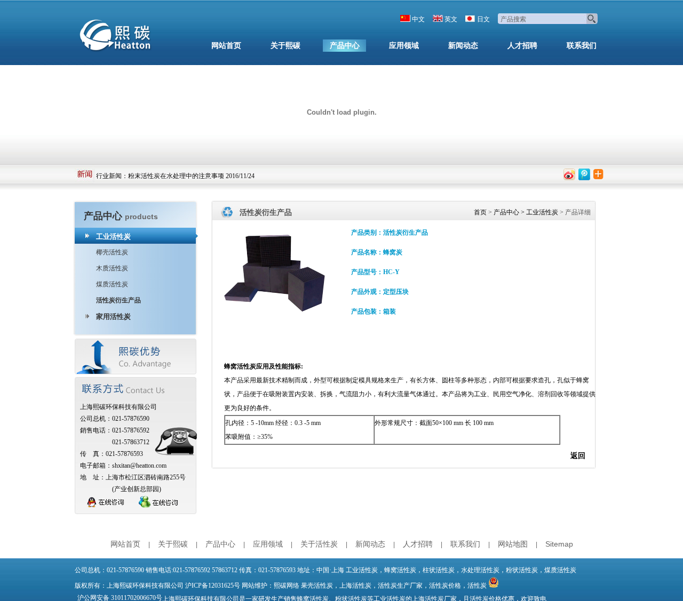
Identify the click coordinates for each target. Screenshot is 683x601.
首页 (480, 212)
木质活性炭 (112, 268)
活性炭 (477, 585)
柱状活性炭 (439, 570)
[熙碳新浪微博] (569, 174)
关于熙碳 (285, 45)
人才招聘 (522, 45)
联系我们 (582, 45)
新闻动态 (463, 45)
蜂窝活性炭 (240, 366)
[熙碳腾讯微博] (584, 174)
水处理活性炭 (480, 570)
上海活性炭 (355, 585)
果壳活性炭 (317, 585)
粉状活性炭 (522, 570)
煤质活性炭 (112, 284)
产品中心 (345, 45)
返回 (577, 456)
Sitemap (559, 544)
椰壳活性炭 (112, 252)
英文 (450, 19)
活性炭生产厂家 (400, 585)
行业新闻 (109, 174)
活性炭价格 (445, 585)
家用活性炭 (113, 316)
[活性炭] (117, 37)
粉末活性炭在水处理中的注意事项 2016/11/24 (191, 174)
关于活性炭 (319, 544)
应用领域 (404, 45)
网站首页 (226, 45)
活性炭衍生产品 (118, 300)
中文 (418, 19)
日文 (483, 19)
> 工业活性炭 (538, 212)
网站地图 (513, 544)
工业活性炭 (113, 237)
